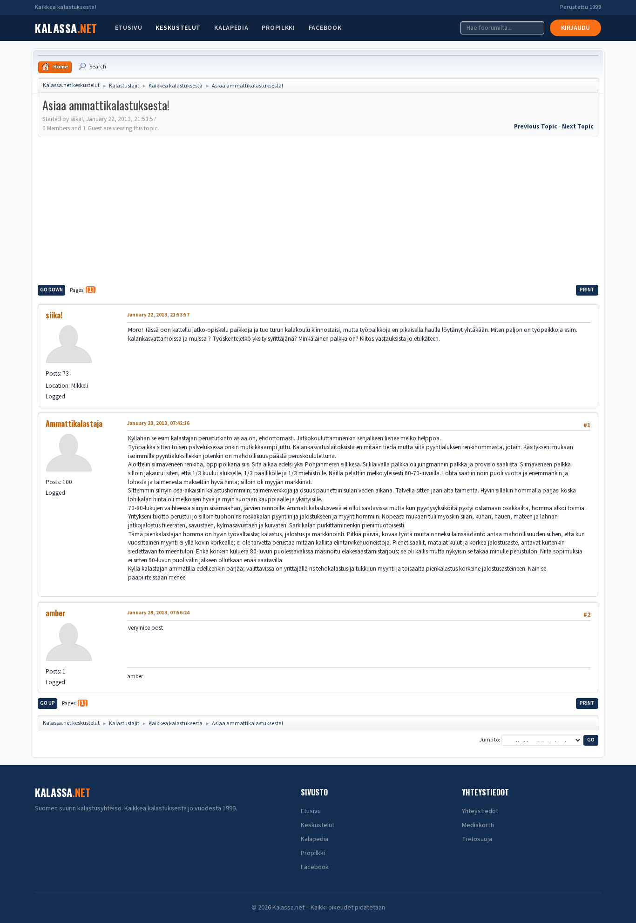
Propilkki (278, 28)
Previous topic (535, 126)
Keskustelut (178, 28)
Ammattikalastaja (74, 423)
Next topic (578, 126)
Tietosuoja (477, 839)
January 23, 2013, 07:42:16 (158, 423)
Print (587, 289)
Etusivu (128, 28)
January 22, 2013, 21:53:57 (158, 314)
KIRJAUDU (575, 28)
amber (56, 613)
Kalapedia (231, 28)
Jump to (489, 740)
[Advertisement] (318, 209)
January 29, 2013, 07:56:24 (158, 612)
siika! (54, 315)
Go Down (51, 289)
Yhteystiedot (480, 811)
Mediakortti (478, 825)
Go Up (47, 703)
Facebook (325, 28)
